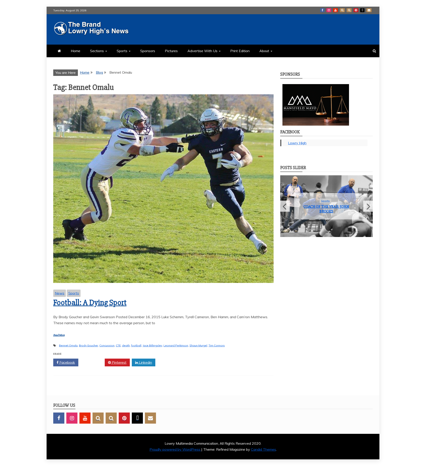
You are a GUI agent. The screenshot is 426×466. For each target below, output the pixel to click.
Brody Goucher (88, 345)
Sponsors (147, 51)
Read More (59, 335)
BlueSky (349, 10)
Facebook (322, 10)
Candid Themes (263, 449)
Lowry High (297, 143)
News (59, 293)
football (136, 345)
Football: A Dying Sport (89, 303)
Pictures (171, 51)
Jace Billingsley (152, 345)
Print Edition (240, 51)
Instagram (328, 10)
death (126, 345)
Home (75, 51)
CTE (118, 345)
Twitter (93, 362)
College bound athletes (326, 208)
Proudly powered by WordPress (175, 449)
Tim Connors (217, 345)
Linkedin (145, 362)
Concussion (106, 345)
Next (368, 206)
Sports (122, 51)
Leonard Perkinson (176, 345)
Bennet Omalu (68, 345)
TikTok (362, 10)
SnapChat (342, 10)
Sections (97, 51)
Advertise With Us (202, 51)
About (264, 51)
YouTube (335, 10)
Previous (285, 206)
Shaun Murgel (198, 345)
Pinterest (355, 10)
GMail (369, 10)
